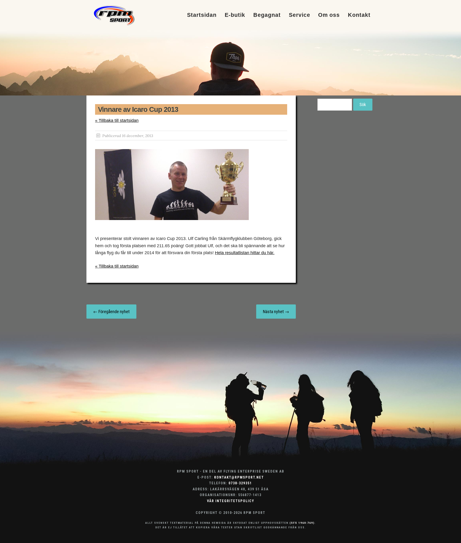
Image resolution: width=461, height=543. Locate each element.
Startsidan (202, 15)
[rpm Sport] (119, 15)
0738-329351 (240, 483)
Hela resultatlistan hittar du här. (244, 252)
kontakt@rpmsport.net (239, 477)
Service (299, 15)
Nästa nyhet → (276, 311)
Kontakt (359, 15)
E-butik (235, 15)
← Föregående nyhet (111, 311)
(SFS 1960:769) (302, 522)
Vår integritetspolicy (230, 501)
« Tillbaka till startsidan (117, 120)
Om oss (329, 15)
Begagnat (267, 15)
